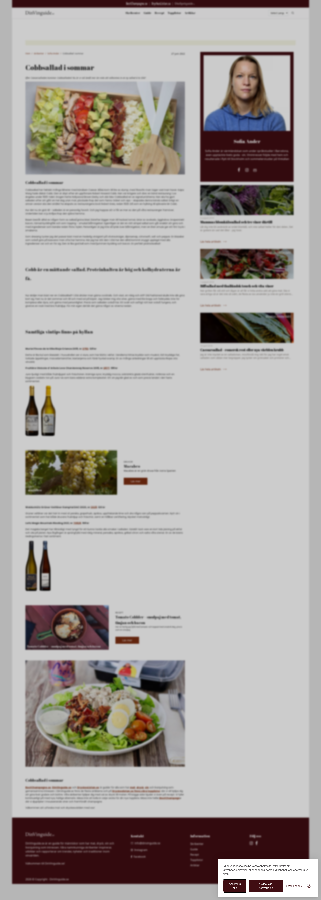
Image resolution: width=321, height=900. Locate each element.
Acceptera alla (235, 886)
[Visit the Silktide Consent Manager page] (309, 886)
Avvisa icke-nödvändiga (266, 886)
